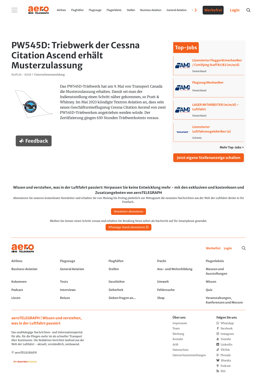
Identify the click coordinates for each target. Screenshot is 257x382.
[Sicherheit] (128, 290)
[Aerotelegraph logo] (38, 9)
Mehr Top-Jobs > (232, 147)
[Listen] (31, 300)
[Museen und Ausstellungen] (226, 271)
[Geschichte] (128, 282)
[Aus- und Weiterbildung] (177, 271)
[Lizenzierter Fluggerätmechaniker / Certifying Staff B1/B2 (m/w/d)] (208, 65)
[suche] (248, 10)
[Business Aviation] (31, 271)
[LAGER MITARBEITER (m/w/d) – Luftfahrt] (208, 110)
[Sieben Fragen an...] (128, 300)
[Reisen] (80, 300)
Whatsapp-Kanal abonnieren (126, 227)
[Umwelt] (177, 282)
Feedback (36, 141)
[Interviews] (80, 290)
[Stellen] (128, 271)
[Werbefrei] (213, 248)
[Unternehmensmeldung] (49, 75)
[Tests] (80, 282)
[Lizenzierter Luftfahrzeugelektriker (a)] (208, 132)
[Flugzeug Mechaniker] (208, 88)
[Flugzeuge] (80, 261)
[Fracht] (177, 261)
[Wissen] (226, 282)
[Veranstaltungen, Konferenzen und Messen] (226, 300)
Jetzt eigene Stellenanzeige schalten (208, 157)
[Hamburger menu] (14, 10)
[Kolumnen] (31, 282)
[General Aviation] (80, 271)
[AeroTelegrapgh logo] (22, 248)
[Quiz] (226, 290)
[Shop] (177, 300)
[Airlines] (31, 261)
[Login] (228, 248)
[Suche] (244, 248)
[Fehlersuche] (177, 290)
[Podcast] (31, 290)
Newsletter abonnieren (128, 211)
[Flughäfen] (128, 261)
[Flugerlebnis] (226, 261)
